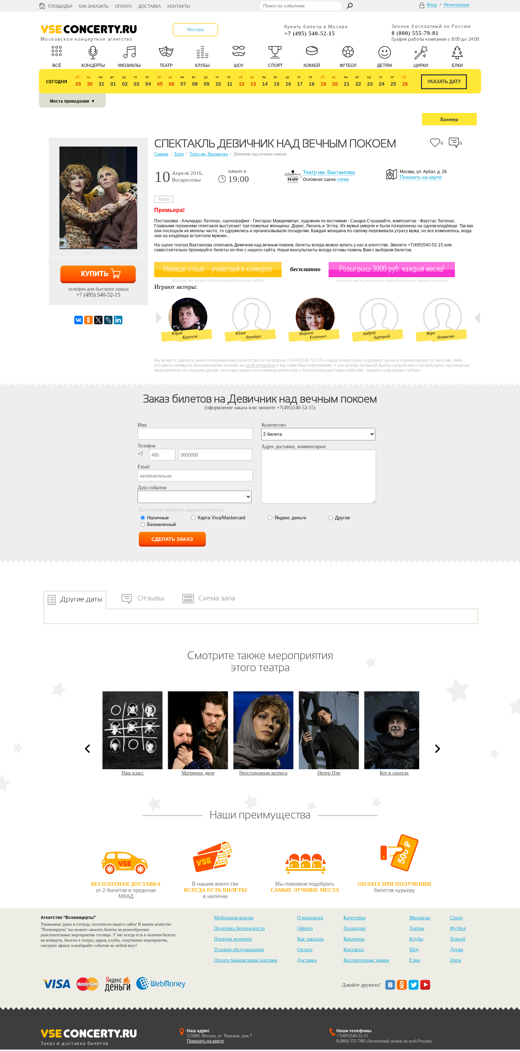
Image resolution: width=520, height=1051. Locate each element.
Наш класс (131, 773)
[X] (98, 320)
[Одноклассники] (88, 320)
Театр (179, 154)
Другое (342, 517)
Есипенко (318, 336)
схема (343, 179)
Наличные (158, 517)
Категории (354, 917)
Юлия (240, 333)
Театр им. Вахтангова (209, 154)
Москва (195, 29)
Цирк (455, 960)
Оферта (305, 928)
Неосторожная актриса (262, 773)
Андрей (369, 333)
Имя (142, 425)
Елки (414, 960)
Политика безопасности (239, 928)
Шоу (414, 949)
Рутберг (253, 336)
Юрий (177, 333)
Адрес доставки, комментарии (293, 446)
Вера (430, 333)
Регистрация (456, 4)
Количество (273, 425)
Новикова (446, 336)
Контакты (178, 6)
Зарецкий (381, 336)
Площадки (60, 6)
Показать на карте (421, 177)
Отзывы (151, 598)
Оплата (123, 6)
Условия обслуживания (239, 949)
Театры (416, 928)
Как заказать (94, 6)
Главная (161, 154)
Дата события (152, 487)
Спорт (456, 917)
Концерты (353, 939)
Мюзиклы (419, 917)
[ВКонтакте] (78, 320)
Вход (432, 4)
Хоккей (458, 939)
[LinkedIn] (118, 320)
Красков (189, 336)
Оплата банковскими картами (245, 960)
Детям (456, 949)
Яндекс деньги (290, 517)
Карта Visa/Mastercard (221, 517)
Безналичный (161, 524)
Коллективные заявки (366, 960)
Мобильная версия (233, 917)
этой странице (260, 365)
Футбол (458, 928)
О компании (310, 917)
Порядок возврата (233, 939)
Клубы (416, 939)
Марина (306, 333)
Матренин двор (196, 773)
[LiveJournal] (108, 320)
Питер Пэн (327, 773)
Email (144, 466)
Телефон (147, 446)
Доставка (149, 6)
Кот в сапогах (392, 773)
